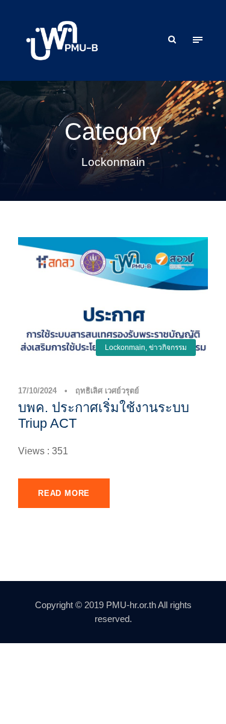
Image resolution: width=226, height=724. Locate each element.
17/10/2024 (37, 390)
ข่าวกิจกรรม (168, 347)
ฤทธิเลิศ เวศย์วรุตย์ (107, 390)
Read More (64, 493)
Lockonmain (125, 347)
